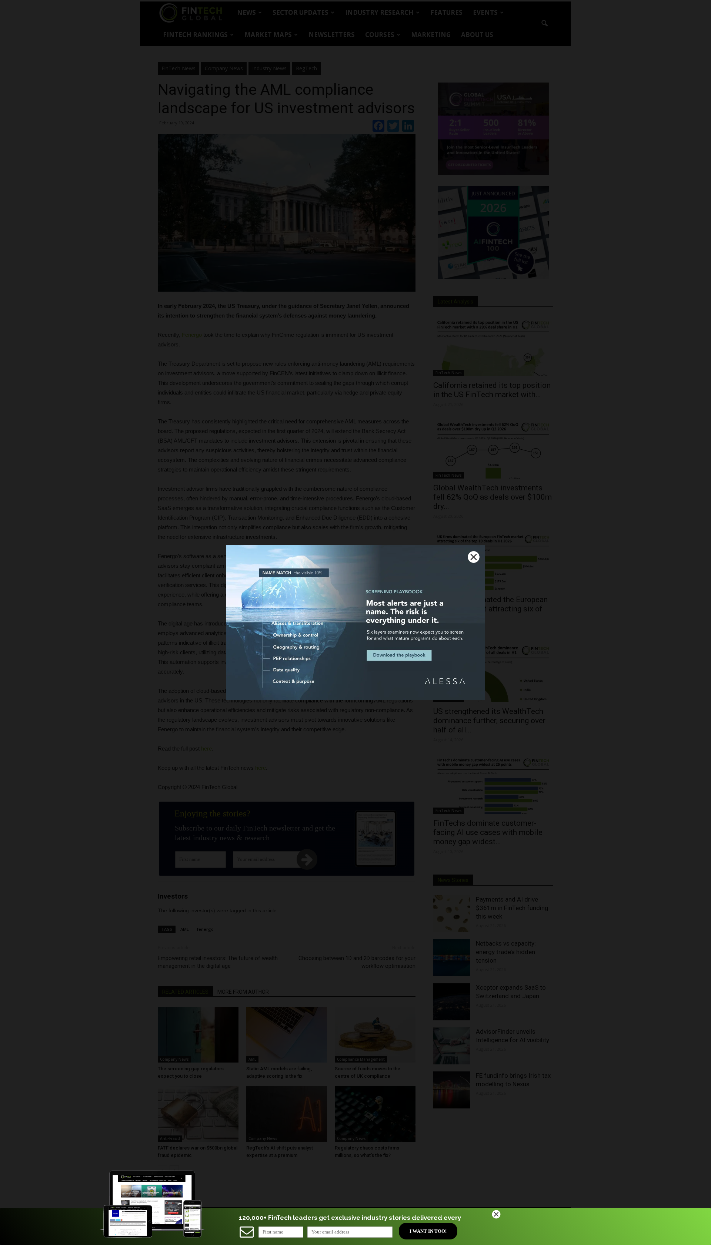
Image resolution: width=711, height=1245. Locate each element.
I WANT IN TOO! (428, 1231)
